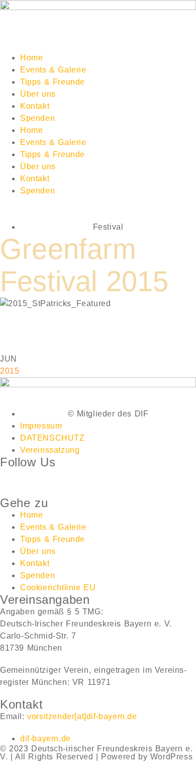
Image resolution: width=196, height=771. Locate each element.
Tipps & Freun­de (52, 82)
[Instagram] (40, 481)
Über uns (38, 94)
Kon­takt (34, 106)
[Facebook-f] (12, 481)
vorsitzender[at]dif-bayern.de (82, 716)
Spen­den (37, 118)
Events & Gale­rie (53, 69)
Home (31, 57)
